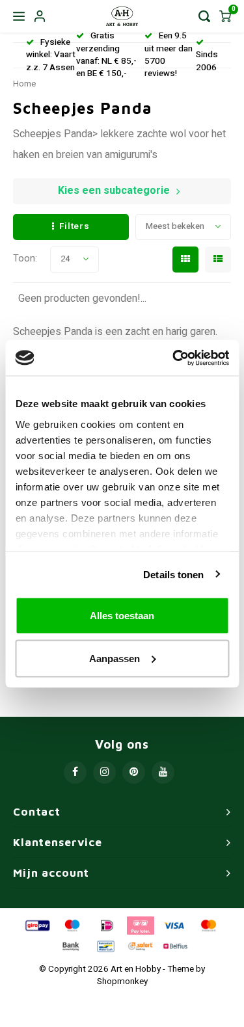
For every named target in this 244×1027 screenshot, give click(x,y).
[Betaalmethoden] (36, 925)
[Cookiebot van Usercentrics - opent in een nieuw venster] (173, 357)
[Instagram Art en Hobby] (104, 772)
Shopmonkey (122, 981)
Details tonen (173, 574)
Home (24, 84)
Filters (74, 226)
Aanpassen (114, 657)
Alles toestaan (122, 615)
